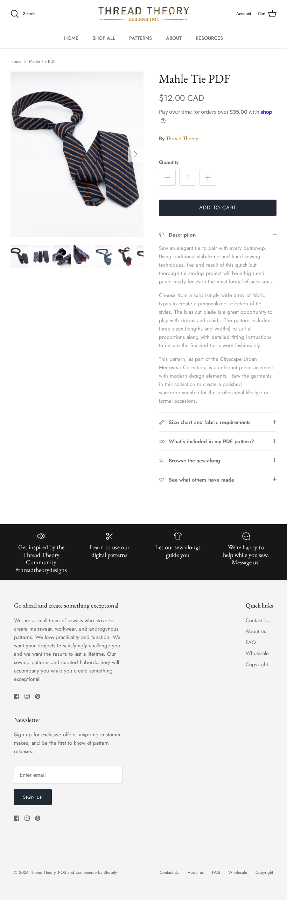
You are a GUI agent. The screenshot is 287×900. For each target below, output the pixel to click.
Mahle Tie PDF (42, 61)
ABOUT (174, 38)
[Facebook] (16, 696)
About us (256, 631)
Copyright (257, 664)
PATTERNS (140, 38)
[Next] (136, 154)
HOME (71, 38)
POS (62, 872)
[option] (77, 154)
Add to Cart (217, 207)
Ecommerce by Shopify (96, 872)
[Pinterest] (37, 696)
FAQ (251, 642)
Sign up (33, 797)
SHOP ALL (103, 38)
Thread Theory (182, 138)
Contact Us (258, 620)
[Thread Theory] (143, 14)
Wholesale (257, 653)
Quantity (168, 162)
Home (15, 61)
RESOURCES (209, 38)
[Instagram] (27, 696)
